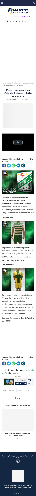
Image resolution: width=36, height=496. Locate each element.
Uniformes (17, 83)
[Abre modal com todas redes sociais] (23, 165)
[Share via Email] (19, 398)
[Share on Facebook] (15, 398)
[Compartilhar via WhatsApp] (14, 165)
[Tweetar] (9, 165)
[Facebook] (7, 21)
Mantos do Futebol (7, 83)
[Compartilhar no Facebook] (4, 165)
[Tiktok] (28, 21)
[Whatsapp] (19, 21)
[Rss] (25, 21)
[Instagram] (13, 21)
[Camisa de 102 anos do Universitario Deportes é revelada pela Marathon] (18, 420)
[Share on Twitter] (17, 398)
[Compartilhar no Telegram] (18, 165)
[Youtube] (16, 21)
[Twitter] (10, 21)
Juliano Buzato (13, 99)
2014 (4, 390)
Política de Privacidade (24, 488)
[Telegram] (22, 21)
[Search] (34, 3)
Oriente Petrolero (24, 390)
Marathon (12, 390)
